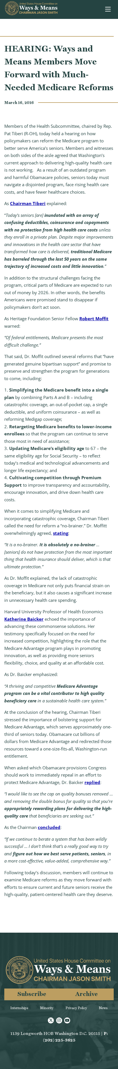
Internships (19, 1008)
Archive (86, 993)
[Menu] (108, 9)
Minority (47, 1008)
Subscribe (31, 993)
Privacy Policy (76, 1008)
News (103, 1008)
